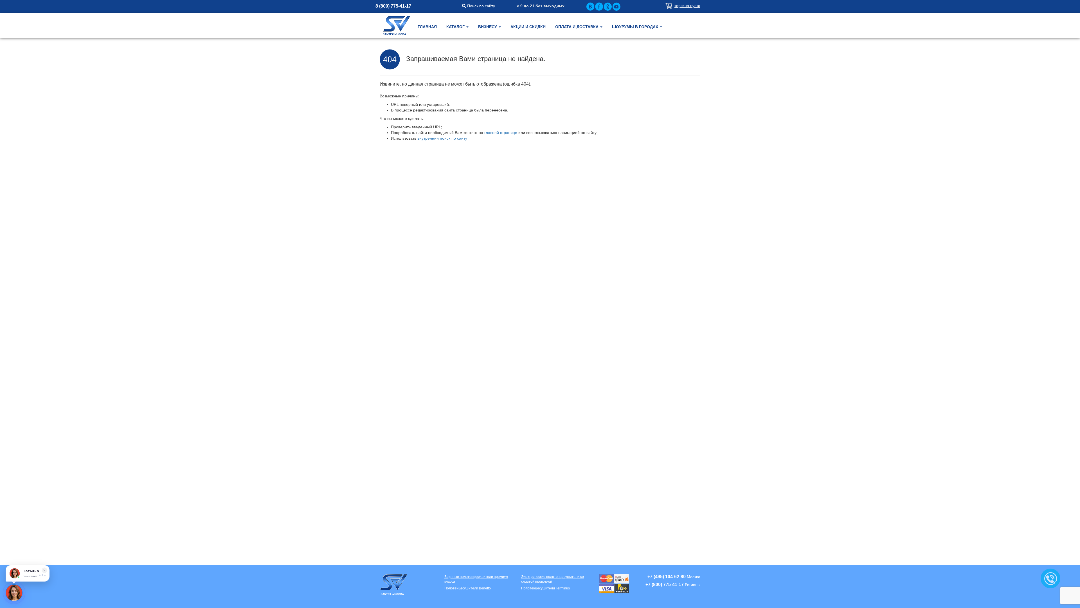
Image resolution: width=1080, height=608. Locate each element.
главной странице (500, 132)
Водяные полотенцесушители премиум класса (476, 579)
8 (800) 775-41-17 (393, 6)
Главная (427, 26)
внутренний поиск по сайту (442, 138)
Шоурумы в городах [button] (635, 26)
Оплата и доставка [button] (577, 26)
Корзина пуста (687, 5)
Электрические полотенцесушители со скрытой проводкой (552, 579)
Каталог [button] (456, 26)
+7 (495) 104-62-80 (666, 576)
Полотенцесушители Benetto (467, 588)
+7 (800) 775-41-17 (664, 584)
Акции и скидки (528, 26)
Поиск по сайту (480, 6)
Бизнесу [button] (488, 26)
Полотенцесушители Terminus (545, 588)
